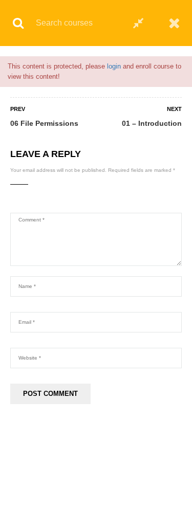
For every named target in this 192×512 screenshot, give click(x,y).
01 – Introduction (152, 123)
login (114, 66)
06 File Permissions (44, 123)
